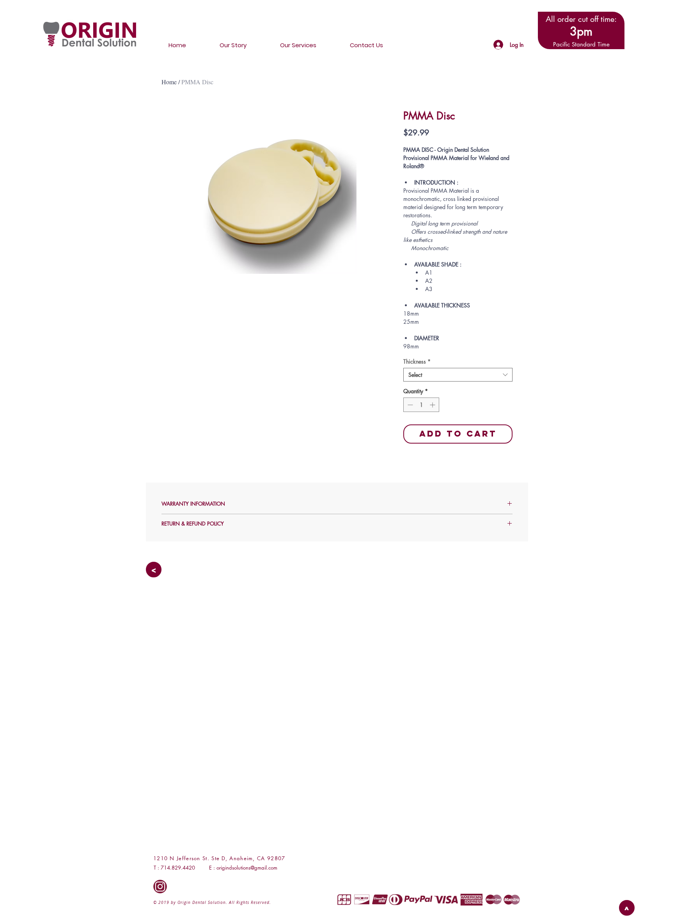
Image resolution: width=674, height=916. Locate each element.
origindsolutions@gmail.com (246, 867)
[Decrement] (409, 405)
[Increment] (433, 405)
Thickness (417, 361)
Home (169, 82)
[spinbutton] (421, 405)
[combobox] (458, 375)
